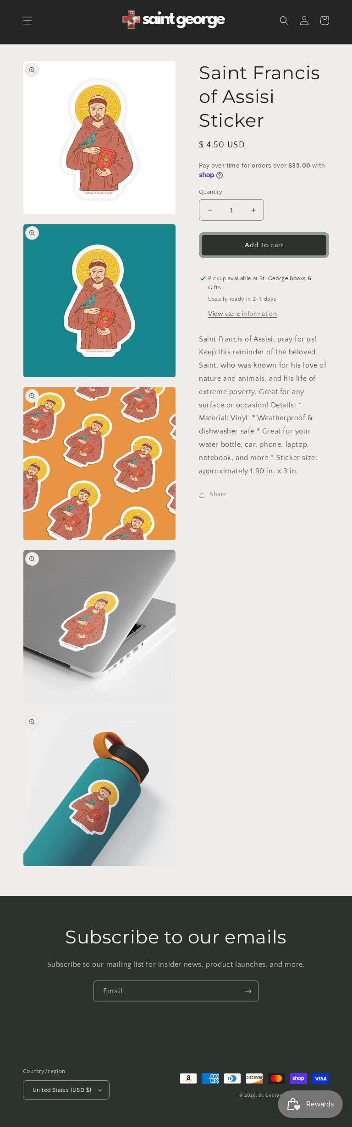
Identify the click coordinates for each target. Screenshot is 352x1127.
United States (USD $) (62, 1090)
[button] (27, 21)
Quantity (210, 192)
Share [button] (218, 494)
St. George (271, 1095)
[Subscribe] (248, 991)
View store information (242, 314)
